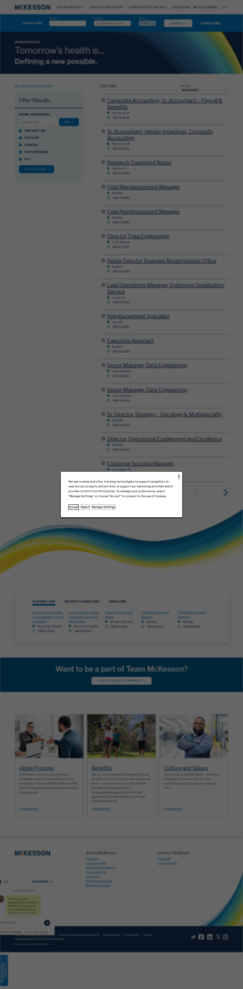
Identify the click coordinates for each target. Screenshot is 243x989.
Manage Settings (103, 507)
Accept (74, 507)
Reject (85, 507)
